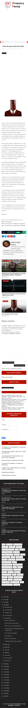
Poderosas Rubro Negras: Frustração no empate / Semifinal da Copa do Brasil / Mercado (13, 405)
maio (6, 650)
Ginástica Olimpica (6, 567)
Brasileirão (9, 544)
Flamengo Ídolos (6, 562)
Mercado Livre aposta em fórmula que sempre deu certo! (13, 294)
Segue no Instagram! (6, 221)
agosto (7, 618)
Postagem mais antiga (19, 365)
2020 (4, 605)
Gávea (14, 567)
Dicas (16, 549)
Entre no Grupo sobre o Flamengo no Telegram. (13, 223)
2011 (4, 685)
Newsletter (20, 574)
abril (6, 652)
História (20, 567)
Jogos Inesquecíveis (7, 569)
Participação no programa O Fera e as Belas (14, 399)
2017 (4, 669)
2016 (4, 672)
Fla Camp (17, 554)
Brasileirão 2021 (17, 544)
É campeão (16, 584)
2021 (4, 602)
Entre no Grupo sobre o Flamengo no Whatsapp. (13, 225)
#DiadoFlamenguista (8, 472)
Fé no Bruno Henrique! (11, 633)
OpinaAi (10, 577)
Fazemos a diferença (7, 554)
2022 (4, 599)
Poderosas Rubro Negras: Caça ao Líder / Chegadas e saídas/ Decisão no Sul (13, 401)
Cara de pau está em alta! (10, 314)
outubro (7, 612)
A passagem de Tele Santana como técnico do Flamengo (12, 508)
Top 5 (21, 582)
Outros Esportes (18, 577)
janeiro (7, 660)
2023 (4, 597)
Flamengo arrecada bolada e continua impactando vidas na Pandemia (13, 274)
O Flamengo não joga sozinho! (13, 641)
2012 (4, 682)
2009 (4, 690)
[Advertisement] (14, 25)
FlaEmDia (4, 559)
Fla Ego (23, 554)
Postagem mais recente (8, 362)
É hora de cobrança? (10, 638)
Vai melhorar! (8, 635)
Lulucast (4, 572)
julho (6, 644)
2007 (4, 696)
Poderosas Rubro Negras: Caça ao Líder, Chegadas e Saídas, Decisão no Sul (13, 408)
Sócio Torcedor (15, 582)
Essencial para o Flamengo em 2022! (13, 460)
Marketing (19, 49)
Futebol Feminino (17, 564)
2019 (4, 664)
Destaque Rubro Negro (7, 549)
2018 (4, 666)
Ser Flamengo (5, 582)
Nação (14, 574)
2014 (4, 677)
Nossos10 (4, 577)
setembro (7, 615)
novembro (8, 610)
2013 (4, 680)
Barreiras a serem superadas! (13, 626)
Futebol (14, 562)
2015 (4, 674)
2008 (4, 693)
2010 (4, 688)
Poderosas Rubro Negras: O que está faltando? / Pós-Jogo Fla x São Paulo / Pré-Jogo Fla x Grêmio (14, 397)
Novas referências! (10, 620)
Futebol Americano (7, 564)
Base (3, 544)
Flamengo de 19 (20, 559)
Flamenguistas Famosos (9, 475)
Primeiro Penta (17, 579)
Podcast (4, 579)
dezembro (8, 607)
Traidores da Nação (7, 584)
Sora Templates (16, 704)
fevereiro (7, 658)
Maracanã (10, 572)
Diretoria (22, 549)
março (7, 655)
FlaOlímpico (12, 559)
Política (10, 579)
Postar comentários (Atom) (13, 368)
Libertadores (17, 569)
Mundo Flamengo (6, 574)
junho (6, 647)
